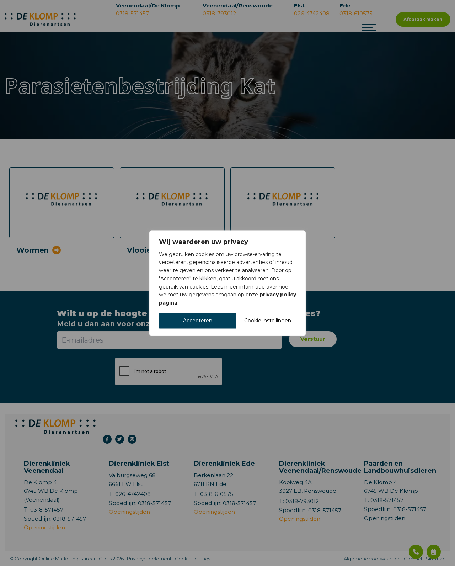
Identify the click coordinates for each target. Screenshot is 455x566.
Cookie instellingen (267, 320)
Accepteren (197, 320)
